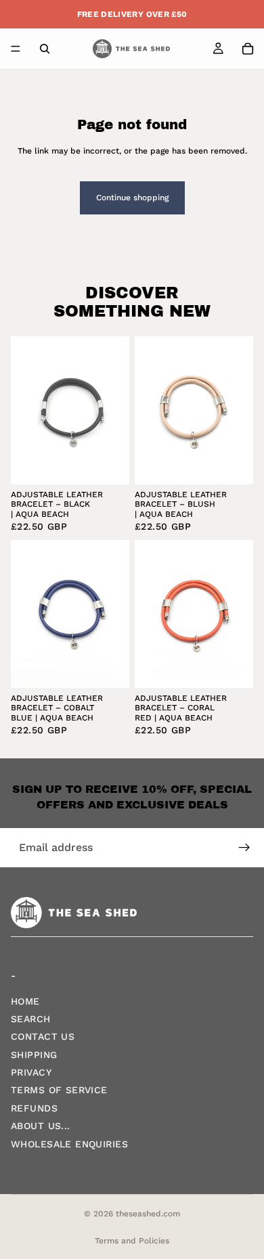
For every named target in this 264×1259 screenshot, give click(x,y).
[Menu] (15, 48)
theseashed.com (148, 1213)
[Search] (45, 49)
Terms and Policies (132, 1240)
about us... (40, 1125)
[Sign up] (244, 847)
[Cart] (248, 49)
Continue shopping (132, 197)
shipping (34, 1054)
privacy (31, 1072)
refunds (34, 1108)
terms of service (59, 1090)
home (25, 1001)
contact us (42, 1036)
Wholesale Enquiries (69, 1144)
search (31, 1018)
